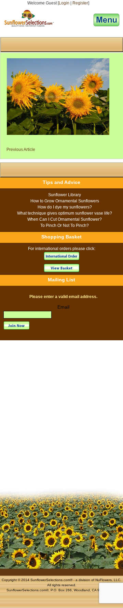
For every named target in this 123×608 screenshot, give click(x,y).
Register (80, 3)
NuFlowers (103, 580)
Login (64, 3)
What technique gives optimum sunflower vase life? (64, 213)
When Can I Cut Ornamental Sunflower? (64, 219)
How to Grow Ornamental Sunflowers (64, 201)
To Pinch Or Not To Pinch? (64, 225)
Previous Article (20, 149)
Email (63, 307)
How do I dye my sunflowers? (65, 207)
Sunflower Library (64, 194)
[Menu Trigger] (106, 20)
